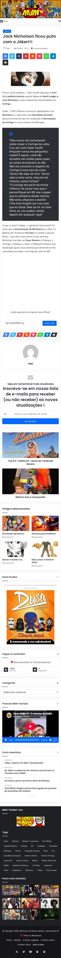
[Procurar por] (59, 21)
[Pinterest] (26, 56)
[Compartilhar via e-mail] (5, 62)
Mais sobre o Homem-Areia (43, 561)
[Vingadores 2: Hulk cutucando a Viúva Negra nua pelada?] (11, 903)
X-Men (39, 870)
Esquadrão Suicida (32, 851)
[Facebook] (5, 56)
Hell (8, 48)
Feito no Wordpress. (33, 935)
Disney (18, 851)
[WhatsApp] (46, 56)
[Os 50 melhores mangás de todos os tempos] (30, 903)
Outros (7, 31)
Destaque (7, 851)
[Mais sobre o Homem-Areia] (45, 549)
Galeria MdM (38, 944)
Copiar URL (49, 323)
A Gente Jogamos (31, 940)
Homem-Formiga (47, 856)
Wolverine (29, 870)
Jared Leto (8, 860)
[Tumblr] (19, 56)
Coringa (24, 846)
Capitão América (10, 846)
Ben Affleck (47, 841)
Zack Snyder (51, 870)
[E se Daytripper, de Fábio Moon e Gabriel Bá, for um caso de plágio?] (50, 903)
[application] (30, 726)
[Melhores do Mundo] (30, 9)
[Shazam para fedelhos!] (45, 523)
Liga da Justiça (22, 860)
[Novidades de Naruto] (15, 523)
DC (32, 846)
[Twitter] (12, 56)
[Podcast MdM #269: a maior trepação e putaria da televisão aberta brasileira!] (50, 891)
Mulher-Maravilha (49, 860)
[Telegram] (53, 56)
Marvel (35, 860)
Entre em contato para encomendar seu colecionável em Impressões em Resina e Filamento (30, 586)
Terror (6, 870)
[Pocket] (39, 56)
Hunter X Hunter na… (12, 559)
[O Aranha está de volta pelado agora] (11, 914)
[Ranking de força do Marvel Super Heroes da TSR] (30, 890)
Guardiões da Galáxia (12, 856)
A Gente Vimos (24, 944)
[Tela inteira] (55, 740)
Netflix (6, 865)
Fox (53, 851)
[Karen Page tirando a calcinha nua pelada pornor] (30, 914)
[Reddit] (32, 56)
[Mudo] (50, 740)
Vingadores (16, 870)
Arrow (6, 841)
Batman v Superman (30, 841)
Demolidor (53, 846)
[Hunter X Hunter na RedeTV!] (15, 549)
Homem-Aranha (31, 856)
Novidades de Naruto (13, 533)
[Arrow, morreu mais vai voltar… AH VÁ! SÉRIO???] (50, 914)
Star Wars (36, 865)
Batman (15, 841)
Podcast (17, 940)
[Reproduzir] (6, 740)
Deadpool (41, 846)
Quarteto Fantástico (21, 865)
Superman (48, 865)
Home (9, 940)
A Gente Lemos (47, 940)
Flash (46, 851)
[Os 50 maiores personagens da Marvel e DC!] (11, 890)
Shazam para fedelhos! (44, 533)
